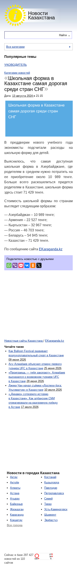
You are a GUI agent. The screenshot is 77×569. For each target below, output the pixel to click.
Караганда (17, 514)
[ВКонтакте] (27, 265)
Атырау (15, 498)
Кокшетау (16, 520)
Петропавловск (54, 493)
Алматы (15, 487)
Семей (48, 498)
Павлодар (50, 487)
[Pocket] (21, 265)
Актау (14, 477)
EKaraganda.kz (50, 249)
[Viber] (15, 265)
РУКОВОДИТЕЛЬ (12, 64)
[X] (38, 265)
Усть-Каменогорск (55, 509)
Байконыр (16, 504)
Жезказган (17, 509)
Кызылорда (51, 482)
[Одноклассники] (33, 265)
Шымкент (50, 514)
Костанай (50, 477)
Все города (14, 525)
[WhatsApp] (9, 265)
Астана (14, 493)
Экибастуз (51, 520)
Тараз (48, 504)
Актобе (14, 482)
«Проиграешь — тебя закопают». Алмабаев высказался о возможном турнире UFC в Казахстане (37, 377)
